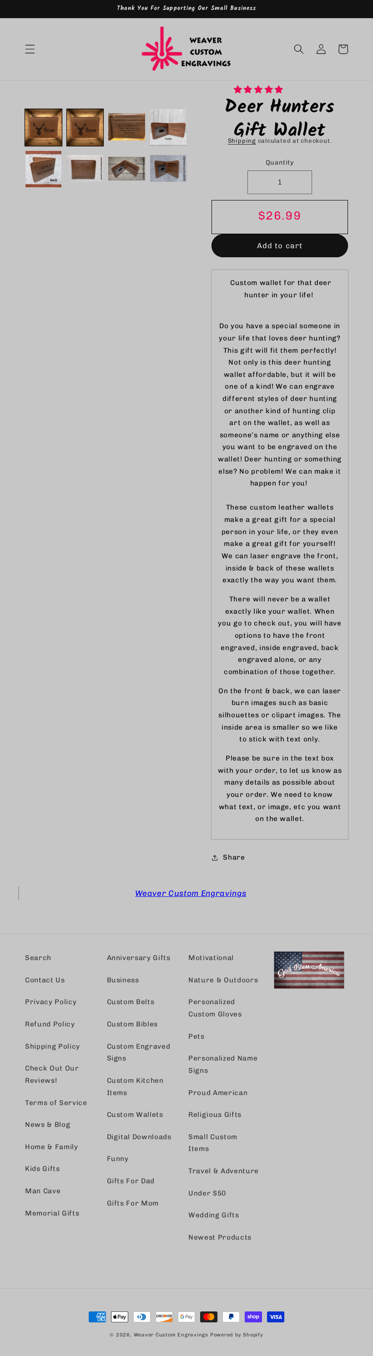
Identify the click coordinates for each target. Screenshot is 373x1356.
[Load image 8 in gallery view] (168, 169)
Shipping (242, 140)
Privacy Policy (50, 1002)
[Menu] (30, 49)
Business (123, 980)
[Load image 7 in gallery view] (126, 169)
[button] (260, 89)
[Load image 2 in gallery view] (85, 127)
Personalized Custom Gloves (215, 1008)
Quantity (280, 162)
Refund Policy (50, 1024)
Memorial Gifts (52, 1213)
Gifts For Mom (133, 1203)
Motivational (211, 958)
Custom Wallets (135, 1115)
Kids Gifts (42, 1169)
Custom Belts (131, 1002)
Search (38, 958)
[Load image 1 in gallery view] (43, 127)
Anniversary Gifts (139, 958)
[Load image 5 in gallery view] (43, 169)
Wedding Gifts (213, 1215)
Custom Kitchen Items (135, 1086)
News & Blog (47, 1125)
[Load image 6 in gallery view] (85, 169)
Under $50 (207, 1193)
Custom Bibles (132, 1024)
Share (234, 857)
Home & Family (51, 1147)
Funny (118, 1159)
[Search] (299, 49)
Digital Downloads (139, 1137)
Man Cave (42, 1191)
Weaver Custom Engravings (190, 893)
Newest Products (220, 1237)
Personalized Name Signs (222, 1064)
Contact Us (45, 980)
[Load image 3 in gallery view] (126, 127)
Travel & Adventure (223, 1171)
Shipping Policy (52, 1046)
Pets (196, 1036)
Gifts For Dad (131, 1181)
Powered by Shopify (236, 1335)
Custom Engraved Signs (139, 1052)
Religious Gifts (215, 1115)
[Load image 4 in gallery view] (168, 127)
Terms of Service (56, 1103)
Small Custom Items (212, 1143)
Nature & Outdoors (223, 980)
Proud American (217, 1093)
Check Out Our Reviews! (52, 1074)
